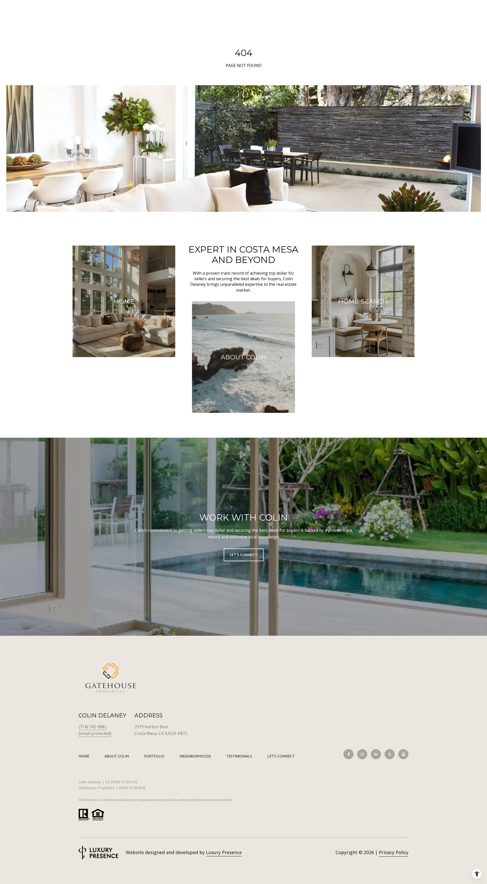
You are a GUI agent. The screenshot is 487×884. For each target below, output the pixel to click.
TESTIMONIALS (239, 756)
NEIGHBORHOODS (195, 756)
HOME (84, 756)
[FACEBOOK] (348, 754)
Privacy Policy (393, 852)
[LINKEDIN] (376, 754)
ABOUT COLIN (117, 756)
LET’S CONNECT (280, 756)
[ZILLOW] (403, 754)
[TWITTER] (390, 754)
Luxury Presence (224, 852)
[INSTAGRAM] (362, 754)
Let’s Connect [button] (243, 554)
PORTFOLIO (154, 756)
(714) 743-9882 (93, 727)
